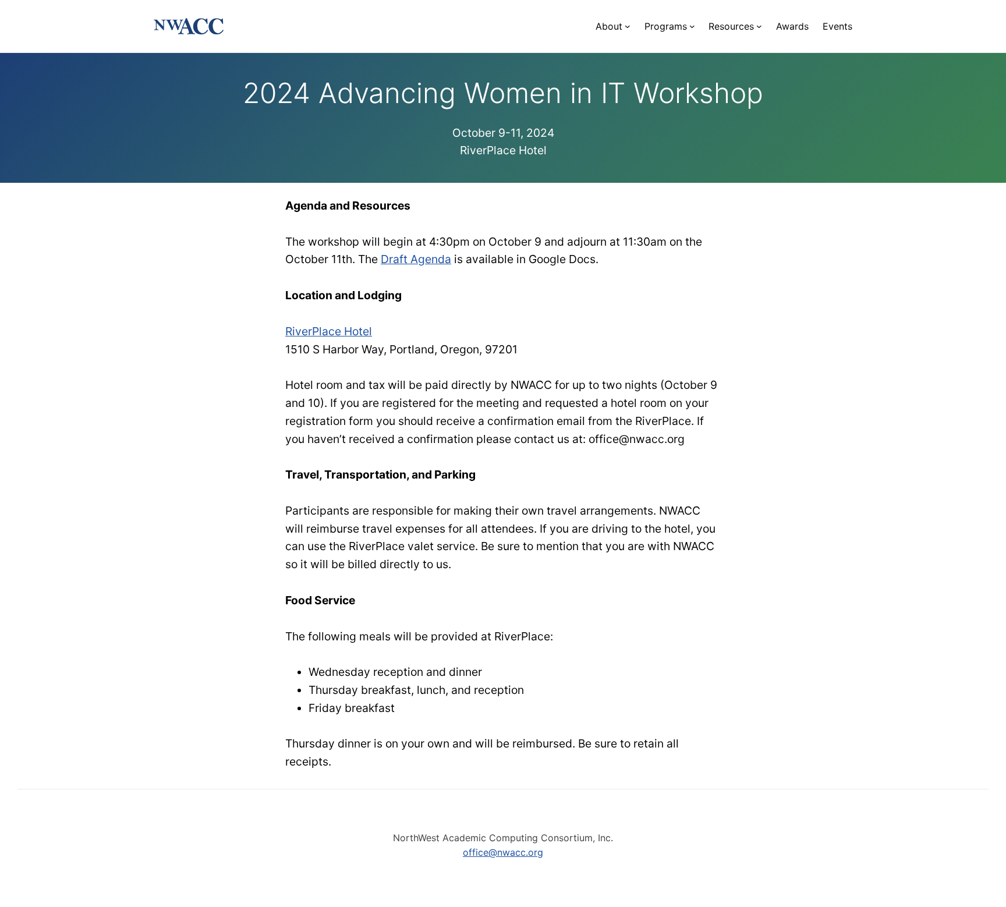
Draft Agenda (416, 259)
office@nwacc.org (503, 852)
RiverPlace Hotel (328, 331)
